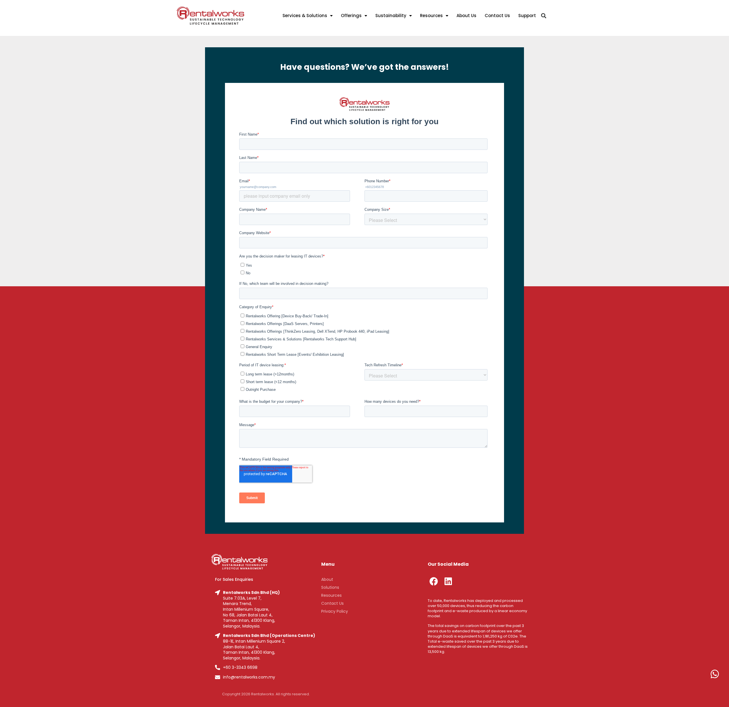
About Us (466, 16)
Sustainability (390, 16)
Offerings (351, 16)
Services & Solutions (304, 16)
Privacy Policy (334, 611)
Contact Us (497, 16)
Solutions (330, 587)
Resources (431, 16)
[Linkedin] (448, 581)
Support (527, 16)
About (327, 579)
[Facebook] (434, 581)
